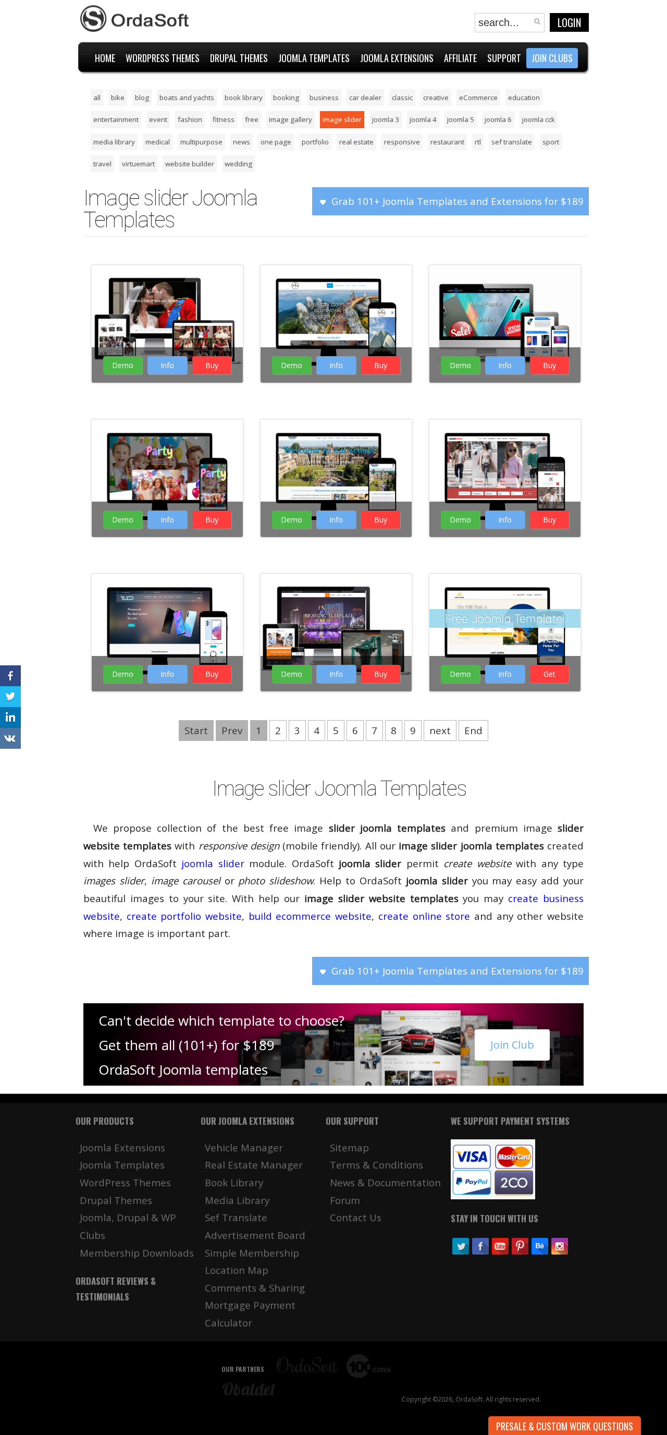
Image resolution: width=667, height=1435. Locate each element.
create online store (424, 915)
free (251, 119)
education (524, 97)
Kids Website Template (166, 431)
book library (244, 97)
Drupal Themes (116, 1200)
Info (167, 365)
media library (114, 142)
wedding (238, 163)
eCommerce (478, 97)
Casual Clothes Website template (504, 437)
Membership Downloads (137, 1252)
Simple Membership (252, 1252)
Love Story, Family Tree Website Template (166, 283)
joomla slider (212, 863)
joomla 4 (423, 119)
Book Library (234, 1182)
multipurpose (201, 142)
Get (549, 674)
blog (142, 97)
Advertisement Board (255, 1235)
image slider (342, 119)
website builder (189, 163)
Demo (122, 365)
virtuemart (138, 163)
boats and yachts (186, 97)
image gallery (290, 119)
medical (157, 142)
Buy (211, 365)
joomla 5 (460, 119)
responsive (402, 142)
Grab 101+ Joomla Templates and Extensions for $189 (457, 201)
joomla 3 (385, 119)
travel (102, 163)
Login (569, 22)
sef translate (511, 142)
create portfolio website (184, 915)
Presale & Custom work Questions (564, 1426)
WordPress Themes (125, 1182)
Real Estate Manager (254, 1164)
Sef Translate (236, 1217)
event (158, 119)
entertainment (116, 119)
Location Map (236, 1269)
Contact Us (355, 1217)
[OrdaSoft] (136, 19)
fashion (190, 119)
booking (286, 97)
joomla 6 (498, 119)
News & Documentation (385, 1182)
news (241, 142)
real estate (356, 142)
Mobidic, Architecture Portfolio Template (335, 592)
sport (550, 142)
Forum (345, 1200)
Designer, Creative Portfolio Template (335, 283)
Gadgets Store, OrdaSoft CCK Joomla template (504, 289)
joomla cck (538, 119)
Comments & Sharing (255, 1287)
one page (276, 142)
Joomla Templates (122, 1164)
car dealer (365, 97)
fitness (223, 119)
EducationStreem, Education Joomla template (335, 437)
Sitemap (349, 1147)
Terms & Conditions (376, 1164)
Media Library (237, 1200)
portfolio (315, 142)
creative (436, 97)
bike (118, 97)
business (324, 97)
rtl (478, 142)
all (97, 97)
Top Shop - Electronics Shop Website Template (166, 592)
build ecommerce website (310, 915)
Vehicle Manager (244, 1147)
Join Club (512, 1045)
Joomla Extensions (122, 1147)
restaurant (447, 142)
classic (402, 97)
